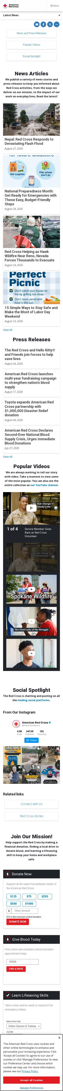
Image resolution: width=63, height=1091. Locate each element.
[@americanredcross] (16, 724)
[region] (31, 1062)
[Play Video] (31, 508)
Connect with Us (31, 804)
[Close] (59, 1037)
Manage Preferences (31, 1087)
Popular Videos (31, 44)
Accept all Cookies (31, 1080)
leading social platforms (33, 700)
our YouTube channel (44, 485)
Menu (55, 5)
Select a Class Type (13, 1021)
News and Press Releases (31, 33)
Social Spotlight (31, 56)
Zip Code (9, 1032)
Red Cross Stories (31, 816)
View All (7, 330)
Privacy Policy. (30, 1071)
